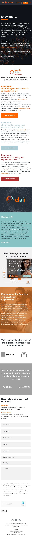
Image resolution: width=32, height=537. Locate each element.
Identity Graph (17, 40)
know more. (19, 345)
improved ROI (5, 173)
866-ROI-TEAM (17, 532)
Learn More (5, 242)
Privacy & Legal (16, 526)
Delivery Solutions (10, 148)
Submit (4, 511)
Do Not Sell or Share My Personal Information (16, 523)
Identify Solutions (10, 115)
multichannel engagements (9, 47)
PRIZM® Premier (22, 99)
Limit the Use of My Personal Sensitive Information (16, 524)
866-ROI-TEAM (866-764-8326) (10, 409)
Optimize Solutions (10, 179)
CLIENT (25, 2)
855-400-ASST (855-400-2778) (10, 417)
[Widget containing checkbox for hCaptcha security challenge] (13, 504)
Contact (19, 2)
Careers (16, 529)
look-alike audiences (24, 108)
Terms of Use (16, 528)
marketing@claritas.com (17, 531)
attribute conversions (10, 170)
